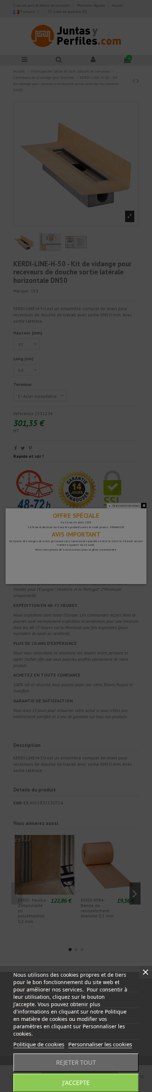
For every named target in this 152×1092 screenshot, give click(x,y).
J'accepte (76, 1083)
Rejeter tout (76, 1062)
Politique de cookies (38, 1044)
